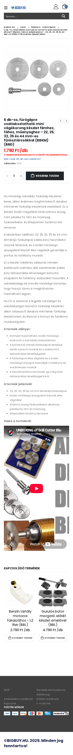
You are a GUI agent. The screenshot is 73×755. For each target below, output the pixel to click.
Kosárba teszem (47, 176)
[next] (66, 121)
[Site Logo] (18, 7)
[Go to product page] (20, 591)
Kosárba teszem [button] (22, 637)
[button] (7, 7)
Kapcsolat (10, 703)
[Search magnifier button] (63, 16)
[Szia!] (55, 7)
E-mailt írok (43, 703)
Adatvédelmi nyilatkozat (18, 699)
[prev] (60, 121)
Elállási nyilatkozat (48, 699)
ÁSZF (7, 690)
